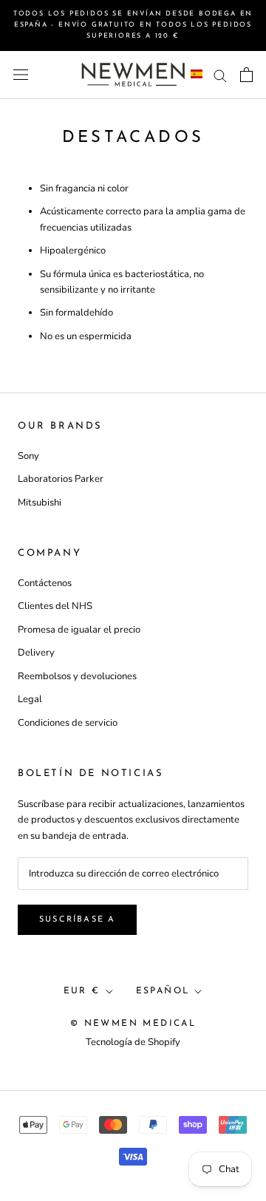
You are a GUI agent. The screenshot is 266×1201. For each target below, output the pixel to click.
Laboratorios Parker (60, 479)
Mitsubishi (39, 502)
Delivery (36, 652)
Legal (30, 699)
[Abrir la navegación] (20, 74)
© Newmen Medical (133, 1023)
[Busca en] (220, 75)
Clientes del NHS (55, 606)
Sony (28, 456)
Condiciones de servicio (67, 722)
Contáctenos (45, 583)
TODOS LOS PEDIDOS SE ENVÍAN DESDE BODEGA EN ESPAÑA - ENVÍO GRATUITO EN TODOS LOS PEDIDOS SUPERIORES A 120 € (133, 24)
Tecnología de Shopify (133, 1042)
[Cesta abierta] (246, 74)
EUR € (82, 991)
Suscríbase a (77, 920)
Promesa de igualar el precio (79, 629)
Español (163, 991)
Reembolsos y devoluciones (77, 676)
